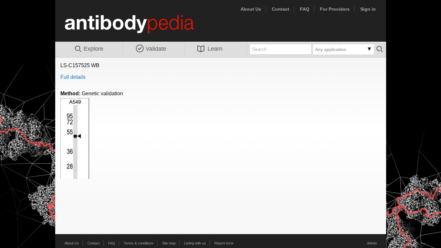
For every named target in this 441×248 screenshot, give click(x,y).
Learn (215, 49)
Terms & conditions (139, 243)
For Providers (335, 9)
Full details (73, 77)
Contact (280, 9)
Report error (224, 243)
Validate (156, 49)
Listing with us (195, 243)
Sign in (368, 9)
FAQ (304, 9)
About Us (251, 9)
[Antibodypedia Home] (136, 28)
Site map (169, 243)
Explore (93, 49)
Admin (372, 243)
